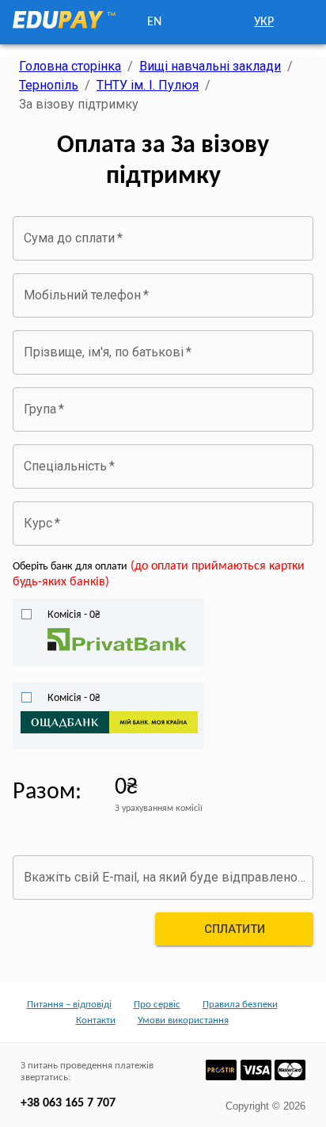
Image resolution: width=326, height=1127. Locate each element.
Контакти (96, 1020)
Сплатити (234, 929)
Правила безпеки (240, 1004)
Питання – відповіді (69, 1004)
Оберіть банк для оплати (70, 567)
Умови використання (183, 1020)
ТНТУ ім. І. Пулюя (148, 85)
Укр (264, 22)
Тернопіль (48, 85)
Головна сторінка (70, 66)
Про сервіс (157, 1004)
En (154, 22)
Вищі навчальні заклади (210, 66)
